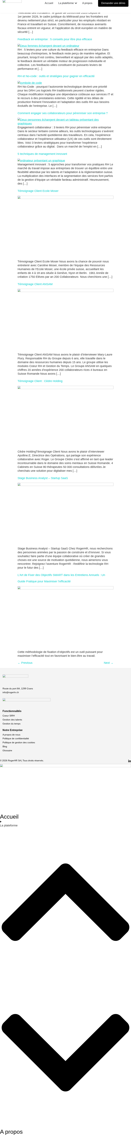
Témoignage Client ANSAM (35, 284)
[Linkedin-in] (129, 761)
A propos (11, 1131)
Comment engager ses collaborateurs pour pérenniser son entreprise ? (63, 113)
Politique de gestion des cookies (19, 742)
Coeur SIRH (9, 715)
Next (108, 662)
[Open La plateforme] (76, 3)
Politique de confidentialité (16, 738)
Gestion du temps (11, 723)
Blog (5, 746)
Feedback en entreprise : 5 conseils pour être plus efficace (55, 39)
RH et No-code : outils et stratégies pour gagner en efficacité (56, 76)
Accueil (9, 816)
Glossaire (7, 750)
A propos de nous (11, 734)
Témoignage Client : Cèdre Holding (40, 381)
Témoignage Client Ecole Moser (38, 191)
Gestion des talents (12, 719)
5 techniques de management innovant (42, 153)
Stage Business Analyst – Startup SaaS (43, 478)
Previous (25, 662)
